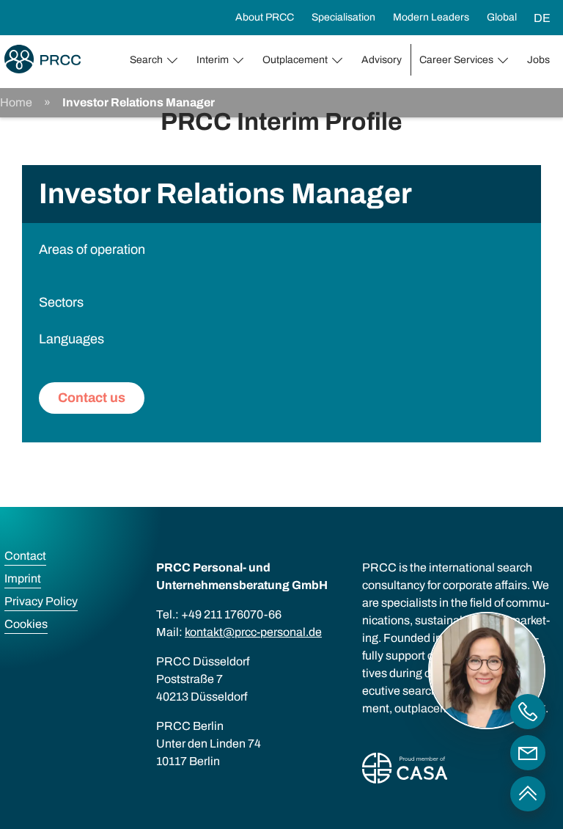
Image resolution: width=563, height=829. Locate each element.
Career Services (456, 59)
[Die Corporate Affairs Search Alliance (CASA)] (405, 771)
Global (502, 17)
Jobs (538, 59)
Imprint (22, 578)
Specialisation (343, 17)
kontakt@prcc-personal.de (253, 632)
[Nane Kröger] (527, 752)
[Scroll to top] (527, 793)
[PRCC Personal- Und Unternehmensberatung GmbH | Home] (42, 59)
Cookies (26, 624)
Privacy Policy (41, 601)
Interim (212, 59)
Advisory (381, 59)
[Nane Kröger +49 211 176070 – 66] (527, 711)
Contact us (91, 397)
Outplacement (295, 59)
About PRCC (264, 17)
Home (16, 102)
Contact (25, 555)
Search (146, 59)
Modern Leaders (431, 17)
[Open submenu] (175, 60)
